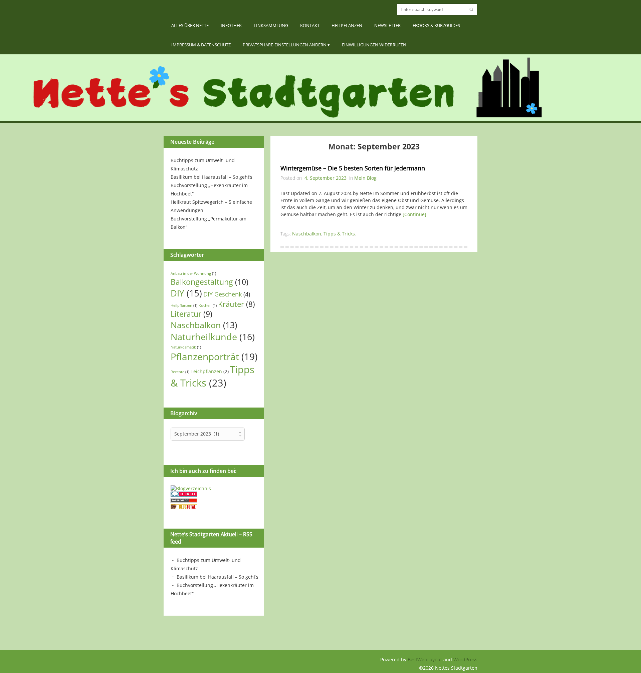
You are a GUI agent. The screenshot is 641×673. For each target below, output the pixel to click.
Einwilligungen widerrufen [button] (374, 45)
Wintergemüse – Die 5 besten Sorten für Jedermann (352, 168)
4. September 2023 (325, 178)
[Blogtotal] (184, 507)
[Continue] (414, 214)
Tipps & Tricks (212, 376)
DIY (186, 293)
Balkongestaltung (209, 281)
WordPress (465, 659)
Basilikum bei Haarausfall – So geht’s (211, 177)
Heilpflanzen (347, 25)
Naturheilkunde (213, 336)
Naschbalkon (204, 324)
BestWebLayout (425, 659)
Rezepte (180, 372)
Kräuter (236, 304)
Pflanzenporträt (214, 356)
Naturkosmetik (186, 347)
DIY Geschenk (226, 294)
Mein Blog (365, 178)
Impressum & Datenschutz (201, 45)
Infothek (231, 25)
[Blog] (191, 488)
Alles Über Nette (190, 25)
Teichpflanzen (210, 371)
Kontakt (309, 25)
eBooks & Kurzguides (436, 25)
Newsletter (387, 25)
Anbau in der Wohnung (193, 273)
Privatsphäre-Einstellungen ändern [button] (285, 45)
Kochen (208, 305)
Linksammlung (271, 25)
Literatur (191, 314)
